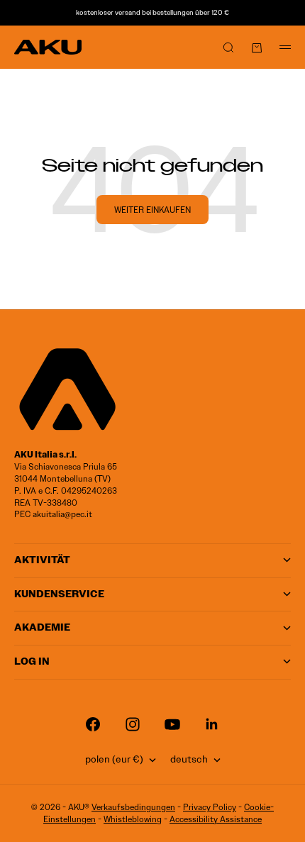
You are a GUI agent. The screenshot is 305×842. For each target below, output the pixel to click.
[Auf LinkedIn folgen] (212, 724)
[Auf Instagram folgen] (132, 724)
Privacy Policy (209, 807)
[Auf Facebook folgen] (92, 724)
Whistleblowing (133, 819)
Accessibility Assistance (216, 819)
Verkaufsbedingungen (133, 807)
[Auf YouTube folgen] (172, 724)
